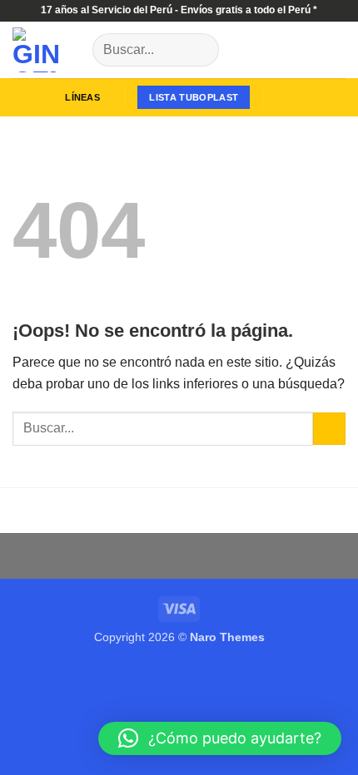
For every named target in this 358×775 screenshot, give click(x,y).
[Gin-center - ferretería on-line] (46, 50)
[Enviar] (199, 49)
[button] (283, 97)
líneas (82, 97)
